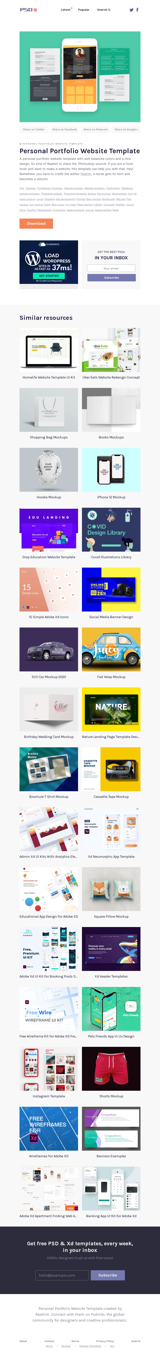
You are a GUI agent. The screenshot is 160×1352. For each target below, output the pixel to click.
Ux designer (59, 210)
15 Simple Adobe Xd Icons (49, 617)
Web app (120, 199)
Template (30, 188)
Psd (22, 188)
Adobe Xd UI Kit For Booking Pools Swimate (49, 976)
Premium (81, 199)
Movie (49, 1346)
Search (135, 1341)
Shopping (50, 199)
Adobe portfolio (103, 210)
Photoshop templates (75, 193)
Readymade (108, 199)
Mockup (66, 1346)
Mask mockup (85, 204)
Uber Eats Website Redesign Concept (111, 377)
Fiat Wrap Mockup (111, 677)
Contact (49, 1341)
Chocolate (109, 204)
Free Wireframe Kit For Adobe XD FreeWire (49, 1036)
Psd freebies (113, 188)
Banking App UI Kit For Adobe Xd (111, 1216)
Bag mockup (104, 193)
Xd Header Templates (111, 976)
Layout (40, 199)
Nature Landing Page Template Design (111, 737)
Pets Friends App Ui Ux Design (111, 1036)
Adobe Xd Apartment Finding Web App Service (49, 1216)
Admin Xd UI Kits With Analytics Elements (49, 856)
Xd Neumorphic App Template (111, 856)
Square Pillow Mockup (111, 916)
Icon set (89, 210)
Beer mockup (94, 199)
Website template (73, 188)
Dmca (75, 1341)
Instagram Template (49, 1096)
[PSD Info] (29, 9)
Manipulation (44, 210)
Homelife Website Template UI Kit (49, 377)
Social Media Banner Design (111, 617)
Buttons (92, 193)
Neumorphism (119, 193)
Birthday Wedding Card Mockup (49, 737)
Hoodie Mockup (49, 497)
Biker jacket (58, 204)
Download (36, 223)
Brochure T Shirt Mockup (48, 797)
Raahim (86, 174)
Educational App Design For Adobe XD (49, 916)
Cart (130, 193)
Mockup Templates (90, 1346)
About (23, 1341)
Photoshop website (51, 193)
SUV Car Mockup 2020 (49, 677)
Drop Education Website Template (48, 557)
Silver (23, 210)
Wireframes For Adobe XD (48, 1156)
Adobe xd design (75, 210)
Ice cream (71, 204)
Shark (47, 204)
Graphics (31, 210)
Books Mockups (111, 437)
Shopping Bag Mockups (49, 437)
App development (65, 199)
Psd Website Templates (49, 188)
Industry (98, 204)
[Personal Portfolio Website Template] (80, 76)
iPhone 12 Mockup (111, 497)
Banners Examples (111, 1156)
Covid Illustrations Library (111, 557)
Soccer (130, 204)
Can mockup (36, 204)
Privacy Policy (105, 1341)
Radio (116, 210)
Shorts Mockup (111, 1096)
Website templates (95, 188)
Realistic (120, 204)
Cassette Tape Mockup (111, 797)
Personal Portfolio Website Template (53, 143)
